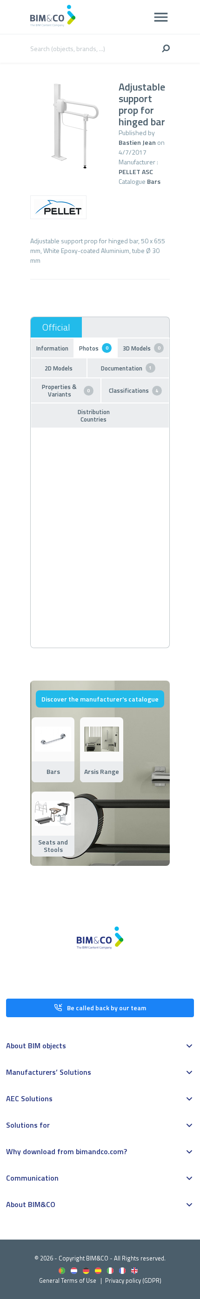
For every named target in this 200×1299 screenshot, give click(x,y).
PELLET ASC (136, 171)
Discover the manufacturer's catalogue (100, 699)
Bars (153, 181)
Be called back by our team (106, 1008)
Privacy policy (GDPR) (133, 1280)
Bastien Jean (137, 142)
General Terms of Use (67, 1280)
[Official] (56, 327)
